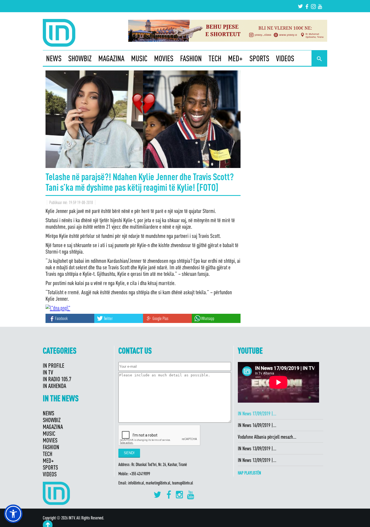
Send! (129, 453)
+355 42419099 (139, 473)
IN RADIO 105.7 (57, 379)
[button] (13, 514)
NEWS (53, 58)
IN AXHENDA (54, 385)
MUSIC (139, 58)
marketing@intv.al (158, 482)
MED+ (235, 58)
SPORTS (259, 58)
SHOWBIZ (80, 58)
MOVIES (163, 58)
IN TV (48, 372)
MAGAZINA (111, 58)
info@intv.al (136, 482)
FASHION (191, 58)
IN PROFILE (53, 365)
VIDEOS (285, 58)
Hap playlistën (249, 472)
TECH (215, 58)
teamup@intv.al (182, 482)
